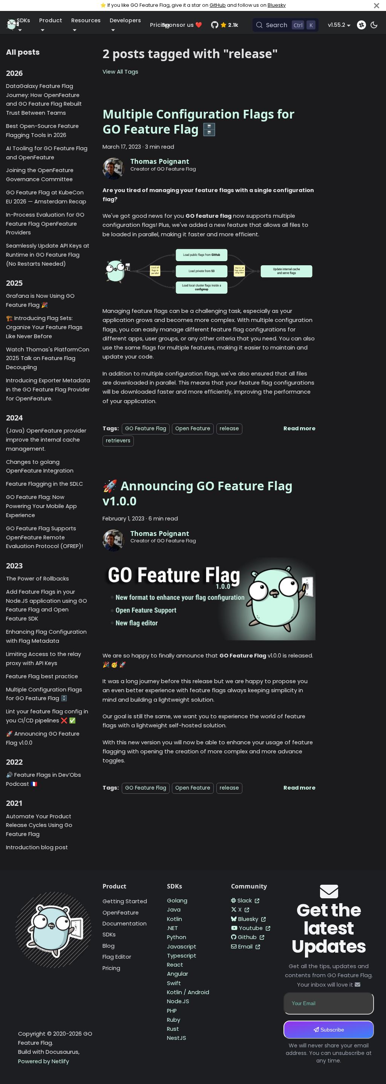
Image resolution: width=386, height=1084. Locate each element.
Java (174, 909)
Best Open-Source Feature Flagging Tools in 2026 (42, 130)
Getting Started (125, 901)
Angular (177, 974)
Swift (174, 983)
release (229, 428)
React (175, 965)
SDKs (109, 934)
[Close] (376, 5)
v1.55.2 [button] (336, 25)
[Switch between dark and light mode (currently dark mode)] (374, 25)
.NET (172, 928)
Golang (177, 900)
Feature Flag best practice (42, 676)
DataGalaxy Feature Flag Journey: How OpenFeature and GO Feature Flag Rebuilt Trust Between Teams (44, 99)
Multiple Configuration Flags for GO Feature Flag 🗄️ (44, 694)
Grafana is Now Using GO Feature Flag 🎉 (40, 300)
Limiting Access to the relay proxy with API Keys (43, 658)
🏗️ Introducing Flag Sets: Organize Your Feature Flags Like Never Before (44, 327)
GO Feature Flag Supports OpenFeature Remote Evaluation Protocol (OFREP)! (44, 537)
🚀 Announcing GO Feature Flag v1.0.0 (43, 738)
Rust (173, 1029)
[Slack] (361, 24)
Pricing (111, 968)
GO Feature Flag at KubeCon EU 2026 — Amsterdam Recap (46, 197)
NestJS (176, 1038)
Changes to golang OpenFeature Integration (40, 466)
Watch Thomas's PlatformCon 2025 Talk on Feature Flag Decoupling (47, 358)
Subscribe (331, 1030)
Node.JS (178, 1001)
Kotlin (174, 919)
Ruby (173, 1020)
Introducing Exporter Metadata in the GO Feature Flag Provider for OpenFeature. (48, 389)
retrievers (118, 440)
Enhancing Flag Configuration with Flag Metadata (46, 636)
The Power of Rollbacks (37, 578)
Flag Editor (117, 957)
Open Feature (192, 428)
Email (246, 946)
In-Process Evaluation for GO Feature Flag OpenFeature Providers (45, 224)
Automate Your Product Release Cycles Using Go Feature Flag (39, 825)
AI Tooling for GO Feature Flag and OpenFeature (46, 153)
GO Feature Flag (145, 428)
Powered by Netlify (43, 1061)
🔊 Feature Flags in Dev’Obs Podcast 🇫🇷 (43, 779)
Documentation (125, 923)
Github (248, 937)
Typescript (181, 955)
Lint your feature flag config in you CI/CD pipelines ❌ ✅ (47, 716)
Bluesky (277, 5)
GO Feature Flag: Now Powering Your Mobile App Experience (41, 506)
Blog (109, 946)
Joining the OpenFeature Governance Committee (40, 174)
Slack (245, 900)
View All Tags (120, 71)
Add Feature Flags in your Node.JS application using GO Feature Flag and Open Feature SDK (46, 605)
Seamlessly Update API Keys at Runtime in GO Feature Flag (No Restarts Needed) (47, 255)
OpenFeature (121, 912)
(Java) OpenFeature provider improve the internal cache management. (46, 440)
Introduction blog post (37, 847)
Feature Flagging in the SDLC (44, 484)
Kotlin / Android (188, 992)
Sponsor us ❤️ (182, 25)
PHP (172, 1011)
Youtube (251, 928)
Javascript (181, 946)
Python (176, 937)
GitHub (218, 5)
